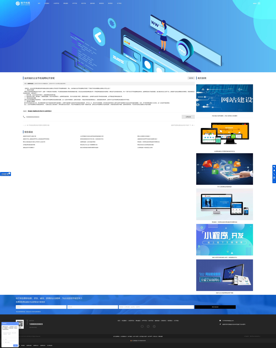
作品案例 (46, 3)
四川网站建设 (49, 345)
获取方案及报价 (215, 307)
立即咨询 (188, 117)
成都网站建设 (29, 345)
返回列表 (191, 78)
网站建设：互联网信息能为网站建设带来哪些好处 (148, 142)
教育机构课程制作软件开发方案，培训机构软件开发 (91, 139)
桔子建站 (130, 336)
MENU (255, 3)
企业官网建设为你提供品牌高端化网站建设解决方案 (91, 136)
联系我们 (110, 3)
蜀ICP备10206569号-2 (255, 336)
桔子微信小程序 (143, 336)
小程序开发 (56, 3)
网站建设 (65, 3)
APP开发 (74, 3)
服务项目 (92, 3)
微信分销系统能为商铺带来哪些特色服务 (89, 147)
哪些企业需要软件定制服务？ (144, 136)
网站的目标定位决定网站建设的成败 (145, 144)
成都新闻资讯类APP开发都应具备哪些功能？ (147, 139)
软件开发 (83, 3)
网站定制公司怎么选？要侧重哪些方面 (88, 144)
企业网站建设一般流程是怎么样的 (145, 147)
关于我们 (119, 3)
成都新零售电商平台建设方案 (29, 136)
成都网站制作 (42, 345)
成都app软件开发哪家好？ (29, 147)
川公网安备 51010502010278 (139, 340)
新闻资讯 (101, 3)
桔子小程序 (135, 336)
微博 (154, 326)
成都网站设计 (36, 345)
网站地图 (161, 336)
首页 (39, 3)
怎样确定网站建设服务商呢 (29, 144)
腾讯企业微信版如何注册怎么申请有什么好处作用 (34, 142)
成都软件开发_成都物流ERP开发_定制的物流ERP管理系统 (36, 139)
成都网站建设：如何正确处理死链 (87, 142)
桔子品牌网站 (116, 336)
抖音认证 (155, 336)
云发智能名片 (124, 336)
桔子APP (150, 336)
